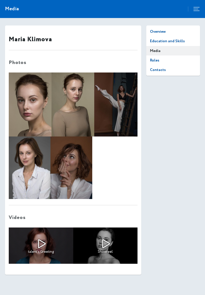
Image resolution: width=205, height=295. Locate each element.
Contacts (158, 69)
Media (155, 51)
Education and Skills (167, 41)
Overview (158, 31)
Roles (154, 60)
